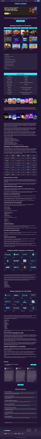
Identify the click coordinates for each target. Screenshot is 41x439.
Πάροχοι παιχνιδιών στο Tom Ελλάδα (9, 62)
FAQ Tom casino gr (7, 68)
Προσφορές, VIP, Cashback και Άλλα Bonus (10, 59)
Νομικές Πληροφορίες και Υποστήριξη (9, 65)
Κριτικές (6, 67)
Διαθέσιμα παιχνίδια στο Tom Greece (9, 56)
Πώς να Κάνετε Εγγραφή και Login (9, 64)
